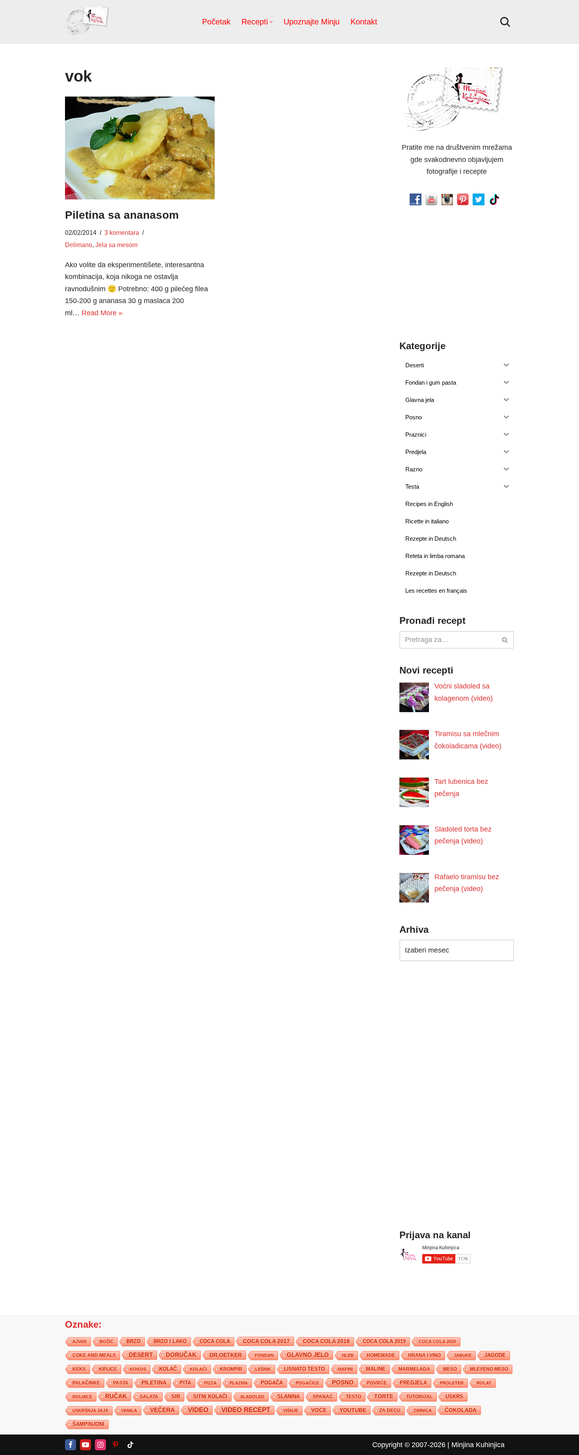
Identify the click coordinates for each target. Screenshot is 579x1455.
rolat (484, 1383)
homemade (381, 1355)
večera (162, 1410)
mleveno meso (489, 1369)
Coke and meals (94, 1355)
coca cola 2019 (384, 1341)
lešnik (263, 1369)
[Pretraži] (505, 22)
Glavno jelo (308, 1355)
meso (450, 1369)
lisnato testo (304, 1369)
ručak (116, 1396)
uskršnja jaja (90, 1410)
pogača (272, 1383)
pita (185, 1383)
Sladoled (252, 1396)
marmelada (414, 1368)
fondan (264, 1355)
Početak (216, 21)
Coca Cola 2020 (437, 1341)
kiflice (108, 1368)
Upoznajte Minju (312, 21)
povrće (377, 1383)
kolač (168, 1369)
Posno (343, 1382)
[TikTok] (130, 1444)
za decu (390, 1410)
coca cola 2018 (326, 1341)
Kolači (198, 1369)
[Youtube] (85, 1444)
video (198, 1410)
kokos (138, 1369)
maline (376, 1369)
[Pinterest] (115, 1444)
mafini (345, 1369)
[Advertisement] (140, 386)
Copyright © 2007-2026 (408, 1445)
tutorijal (419, 1396)
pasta (120, 1383)
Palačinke (86, 1383)
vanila (129, 1410)
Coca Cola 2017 (266, 1341)
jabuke (462, 1355)
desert (141, 1355)
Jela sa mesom (116, 244)
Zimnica (423, 1410)
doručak (181, 1355)
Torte (383, 1396)
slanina (288, 1396)
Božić (106, 1341)
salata (149, 1396)
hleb (348, 1355)
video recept (245, 1410)
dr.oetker (226, 1355)
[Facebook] (70, 1444)
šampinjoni (88, 1424)
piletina (154, 1383)
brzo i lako (170, 1341)
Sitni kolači (210, 1396)
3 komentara (121, 232)
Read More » (102, 313)
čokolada (461, 1410)
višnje (290, 1410)
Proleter (452, 1383)
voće (319, 1410)
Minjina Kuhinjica (478, 1445)
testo (353, 1396)
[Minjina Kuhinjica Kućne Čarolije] (88, 22)
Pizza (210, 1383)
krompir (231, 1369)
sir (175, 1396)
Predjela (413, 1383)
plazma (239, 1383)
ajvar (79, 1341)
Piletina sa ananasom (122, 215)
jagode (495, 1355)
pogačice (307, 1383)
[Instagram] (100, 1444)
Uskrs (454, 1396)
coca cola (215, 1341)
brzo (133, 1341)
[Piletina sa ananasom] (140, 148)
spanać (323, 1396)
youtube (353, 1410)
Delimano (78, 244)
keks (79, 1369)
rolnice (82, 1396)
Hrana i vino (424, 1355)
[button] (271, 21)
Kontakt (364, 21)
